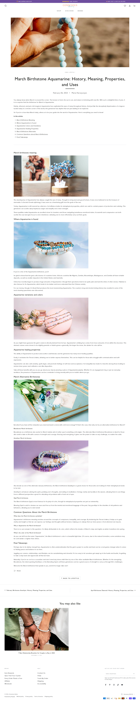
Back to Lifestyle (71, 578)
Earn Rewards (9, 673)
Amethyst (71, 486)
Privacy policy (29, 696)
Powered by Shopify (10, 696)
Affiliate (7, 681)
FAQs (39, 676)
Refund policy (20, 696)
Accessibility (41, 684)
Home (66, 72)
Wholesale (8, 684)
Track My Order (42, 678)
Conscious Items (13, 694)
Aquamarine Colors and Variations (29, 126)
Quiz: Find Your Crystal (12, 676)
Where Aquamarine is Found (26, 123)
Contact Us (41, 673)
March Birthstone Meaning (26, 120)
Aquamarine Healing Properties (27, 129)
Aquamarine (23, 206)
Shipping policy (49, 696)
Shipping (40, 681)
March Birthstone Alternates (26, 131)
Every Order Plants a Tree (13, 678)
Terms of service (38, 696)
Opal (31, 501)
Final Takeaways (22, 137)
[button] (5, 6)
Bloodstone (18, 432)
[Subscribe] (134, 674)
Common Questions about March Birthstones (32, 134)
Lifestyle (71, 72)
